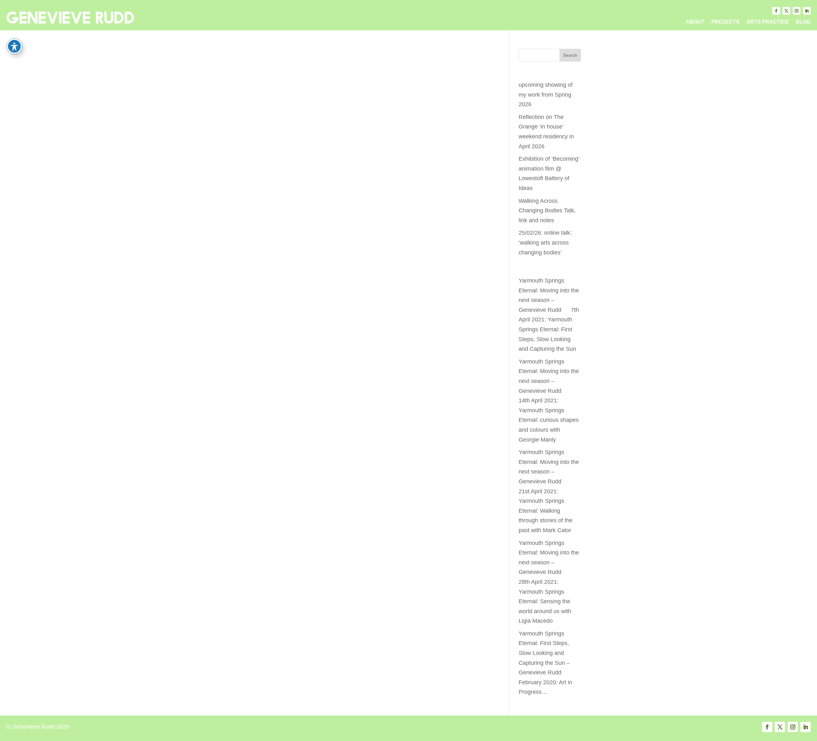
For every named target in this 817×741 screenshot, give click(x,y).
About (695, 22)
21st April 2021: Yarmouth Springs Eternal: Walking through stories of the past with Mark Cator (546, 510)
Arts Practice (767, 22)
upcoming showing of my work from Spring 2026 (546, 94)
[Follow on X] (786, 11)
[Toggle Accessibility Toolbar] (14, 46)
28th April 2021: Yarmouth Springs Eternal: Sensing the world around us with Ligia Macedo (545, 601)
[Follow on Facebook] (776, 11)
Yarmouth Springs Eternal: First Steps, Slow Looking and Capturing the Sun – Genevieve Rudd (544, 653)
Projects (725, 22)
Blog (803, 22)
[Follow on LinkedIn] (807, 11)
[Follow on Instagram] (796, 11)
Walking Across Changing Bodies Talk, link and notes (547, 211)
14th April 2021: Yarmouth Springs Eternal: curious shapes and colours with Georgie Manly (549, 420)
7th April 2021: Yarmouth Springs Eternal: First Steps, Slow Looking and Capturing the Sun (549, 329)
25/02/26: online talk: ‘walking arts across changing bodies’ (545, 242)
